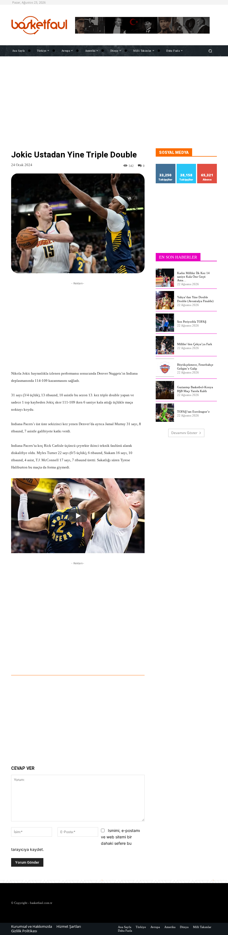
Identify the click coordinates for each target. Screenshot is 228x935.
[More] (109, 659)
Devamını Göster (184, 432)
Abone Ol (207, 166)
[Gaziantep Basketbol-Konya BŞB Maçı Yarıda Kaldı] (165, 390)
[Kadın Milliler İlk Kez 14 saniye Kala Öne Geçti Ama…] (165, 278)
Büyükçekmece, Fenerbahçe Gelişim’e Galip (195, 366)
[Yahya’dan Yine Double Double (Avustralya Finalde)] (165, 300)
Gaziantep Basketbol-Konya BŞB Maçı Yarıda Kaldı (195, 388)
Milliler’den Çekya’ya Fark (194, 344)
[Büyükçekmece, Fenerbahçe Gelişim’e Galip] (165, 368)
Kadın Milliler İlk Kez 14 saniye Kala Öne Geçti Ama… (193, 276)
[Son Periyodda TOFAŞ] (165, 323)
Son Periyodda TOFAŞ (191, 321)
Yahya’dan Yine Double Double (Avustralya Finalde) (195, 298)
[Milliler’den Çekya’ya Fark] (165, 345)
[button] (210, 50)
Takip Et (166, 166)
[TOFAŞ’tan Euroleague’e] (165, 412)
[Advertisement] (114, 109)
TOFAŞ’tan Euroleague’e (193, 411)
